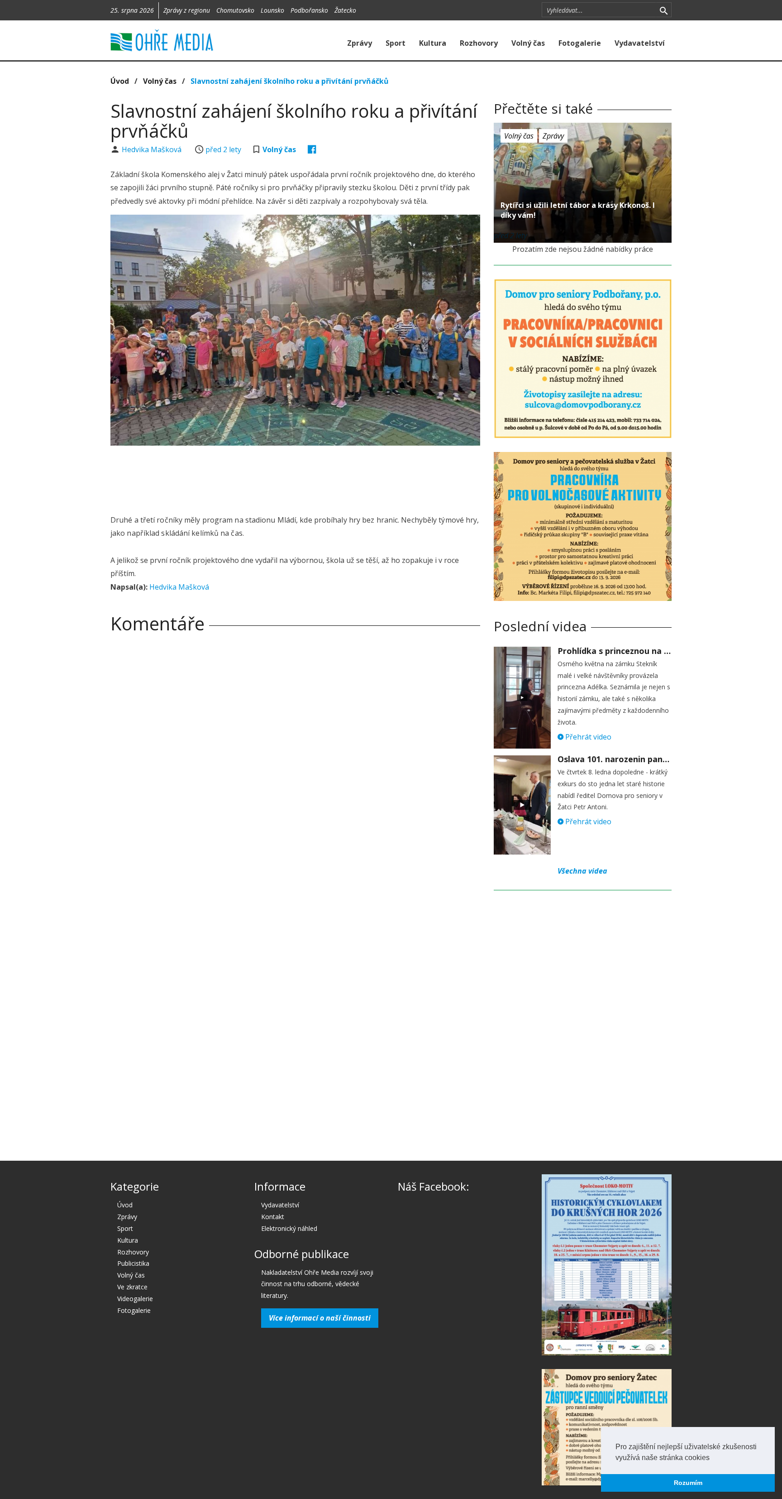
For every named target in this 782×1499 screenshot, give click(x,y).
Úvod (119, 81)
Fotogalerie (579, 43)
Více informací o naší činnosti (320, 1318)
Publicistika (133, 1263)
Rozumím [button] (688, 1482)
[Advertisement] (295, 477)
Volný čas (528, 43)
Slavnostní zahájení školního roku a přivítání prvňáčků (290, 81)
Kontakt (272, 1216)
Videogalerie (135, 1298)
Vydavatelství (640, 43)
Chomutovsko (235, 10)
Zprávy (359, 43)
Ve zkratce (132, 1287)
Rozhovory (479, 43)
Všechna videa (582, 871)
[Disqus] (295, 766)
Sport (395, 43)
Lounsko (272, 10)
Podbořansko (309, 10)
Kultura (432, 43)
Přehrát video (587, 737)
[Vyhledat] (663, 10)
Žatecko (345, 10)
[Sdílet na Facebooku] (312, 149)
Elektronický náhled (289, 1228)
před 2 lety (223, 149)
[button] (712, 1458)
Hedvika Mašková (152, 149)
